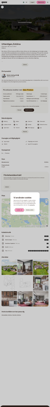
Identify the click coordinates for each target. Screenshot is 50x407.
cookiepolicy (32, 205)
